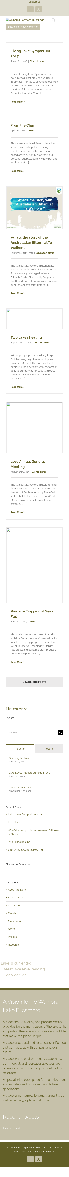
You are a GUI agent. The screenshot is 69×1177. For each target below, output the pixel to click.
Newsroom (16, 708)
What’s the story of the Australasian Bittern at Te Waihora (31, 242)
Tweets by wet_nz (13, 1128)
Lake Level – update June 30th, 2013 (30, 772)
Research (13, 944)
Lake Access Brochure (22, 787)
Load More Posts (34, 682)
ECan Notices (37, 61)
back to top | (39, 1151)
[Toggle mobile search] (53, 20)
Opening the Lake (19, 758)
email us (50, 1151)
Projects (12, 936)
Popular (20, 748)
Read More (17, 101)
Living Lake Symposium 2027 (25, 814)
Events (38, 342)
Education (41, 253)
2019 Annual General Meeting (25, 849)
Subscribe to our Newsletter (23, 26)
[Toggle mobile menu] (61, 20)
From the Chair (23, 125)
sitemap (26, 1151)
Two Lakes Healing (26, 337)
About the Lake (17, 889)
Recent (49, 748)
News (32, 130)
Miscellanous (15, 921)
